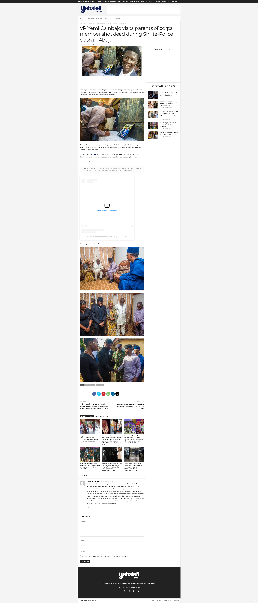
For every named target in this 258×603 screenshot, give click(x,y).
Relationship (145, 1)
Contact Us (165, 1)
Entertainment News (110, 1)
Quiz (152, 1)
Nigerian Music (134, 1)
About (152, 600)
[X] (99, 394)
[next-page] (143, 416)
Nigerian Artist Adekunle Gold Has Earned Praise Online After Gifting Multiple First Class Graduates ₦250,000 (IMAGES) (112, 467)
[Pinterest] (103, 394)
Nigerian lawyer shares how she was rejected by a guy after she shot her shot (130, 406)
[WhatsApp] (108, 394)
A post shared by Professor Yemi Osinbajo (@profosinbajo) (105, 237)
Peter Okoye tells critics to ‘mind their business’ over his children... (169, 94)
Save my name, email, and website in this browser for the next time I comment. (105, 556)
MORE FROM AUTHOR (101, 416)
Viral (120, 1)
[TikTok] (129, 591)
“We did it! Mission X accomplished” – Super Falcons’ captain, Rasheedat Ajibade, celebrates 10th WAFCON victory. (133, 439)
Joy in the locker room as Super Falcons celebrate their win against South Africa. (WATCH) (90, 466)
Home (99, 1)
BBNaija (125, 1)
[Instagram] (124, 591)
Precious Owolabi (90, 384)
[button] (177, 18)
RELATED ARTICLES (86, 416)
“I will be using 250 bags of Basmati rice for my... (169, 133)
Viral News (109, 18)
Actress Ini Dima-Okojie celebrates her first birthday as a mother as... (169, 114)
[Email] (117, 394)
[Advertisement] (143, 9)
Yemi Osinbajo (94, 154)
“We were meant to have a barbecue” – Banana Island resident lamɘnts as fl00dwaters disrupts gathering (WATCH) (133, 467)
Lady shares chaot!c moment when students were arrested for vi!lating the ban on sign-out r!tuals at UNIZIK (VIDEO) (89, 439)
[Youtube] (138, 591)
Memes (158, 1)
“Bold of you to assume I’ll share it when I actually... (168, 124)
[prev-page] (141, 416)
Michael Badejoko (86, 44)
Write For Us (167, 600)
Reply (88, 507)
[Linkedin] (113, 394)
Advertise (174, 1)
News (118, 18)
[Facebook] (94, 394)
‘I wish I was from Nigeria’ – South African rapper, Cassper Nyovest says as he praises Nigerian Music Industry (94, 406)
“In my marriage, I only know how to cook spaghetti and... (168, 103)
